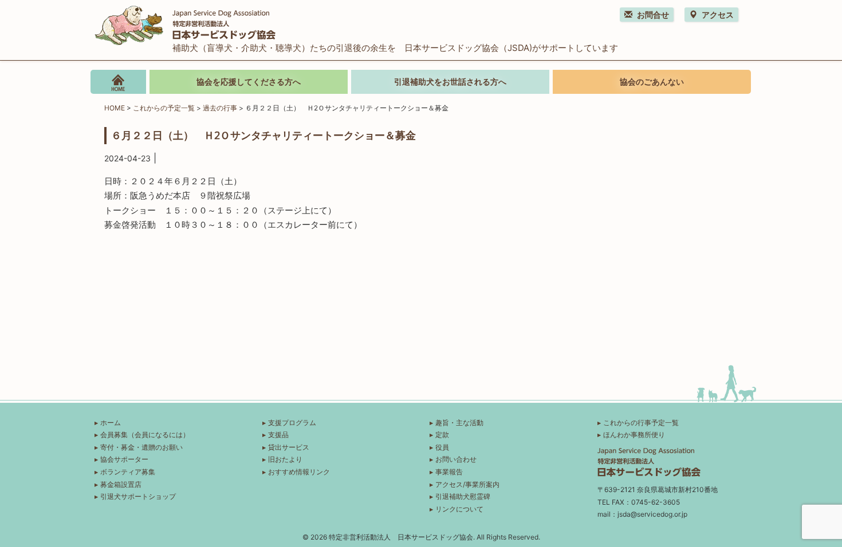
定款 (442, 434)
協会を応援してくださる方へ (248, 81)
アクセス (718, 14)
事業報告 (449, 471)
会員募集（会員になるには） (145, 434)
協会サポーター (124, 459)
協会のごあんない (652, 81)
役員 (442, 447)
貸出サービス (288, 447)
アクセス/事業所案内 (467, 484)
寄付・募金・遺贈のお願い (141, 447)
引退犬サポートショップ (138, 496)
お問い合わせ (456, 459)
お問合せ (653, 14)
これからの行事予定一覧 (641, 422)
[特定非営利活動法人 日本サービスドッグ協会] (185, 24)
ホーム (110, 422)
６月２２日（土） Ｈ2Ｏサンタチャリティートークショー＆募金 (263, 135)
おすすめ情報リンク (299, 471)
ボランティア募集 (127, 471)
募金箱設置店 (120, 484)
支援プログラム (292, 422)
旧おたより (285, 459)
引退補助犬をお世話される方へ (450, 81)
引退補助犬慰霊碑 (462, 496)
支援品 (278, 434)
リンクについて (459, 509)
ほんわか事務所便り (634, 434)
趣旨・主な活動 (459, 422)
